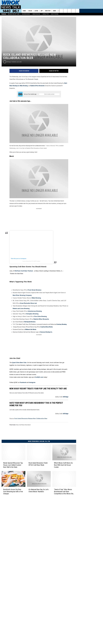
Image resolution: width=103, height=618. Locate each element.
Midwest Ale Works (30, 329)
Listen (36, 10)
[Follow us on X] (73, 11)
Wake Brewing (24, 85)
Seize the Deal (55, 14)
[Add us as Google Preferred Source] (65, 11)
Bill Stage (9, 61)
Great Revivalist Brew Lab (28, 303)
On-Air (30, 10)
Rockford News (26, 14)
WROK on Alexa (36, 14)
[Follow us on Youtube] (77, 11)
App (42, 10)
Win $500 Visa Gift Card (14, 14)
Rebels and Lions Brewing (21, 308)
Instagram (32, 382)
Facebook (23, 382)
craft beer (21, 424)
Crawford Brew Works (46, 327)
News (54, 10)
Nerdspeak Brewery (29, 322)
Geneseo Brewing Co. (46, 332)
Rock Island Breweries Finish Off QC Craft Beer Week (38, 464)
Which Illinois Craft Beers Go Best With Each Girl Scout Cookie (63, 465)
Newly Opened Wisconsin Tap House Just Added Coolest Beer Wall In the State (13, 465)
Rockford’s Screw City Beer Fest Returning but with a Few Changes (13, 491)
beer (17, 424)
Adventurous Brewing (35, 311)
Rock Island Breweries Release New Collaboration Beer (30, 418)
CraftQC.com (39, 377)
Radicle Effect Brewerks (37, 85)
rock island (27, 424)
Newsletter (46, 14)
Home (24, 10)
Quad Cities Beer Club (19, 362)
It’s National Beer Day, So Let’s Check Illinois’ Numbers (39, 490)
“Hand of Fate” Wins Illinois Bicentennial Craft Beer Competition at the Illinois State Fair (64, 491)
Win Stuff (48, 10)
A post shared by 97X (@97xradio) (31, 261)
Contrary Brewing (62, 324)
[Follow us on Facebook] (69, 11)
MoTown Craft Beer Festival (24, 271)
